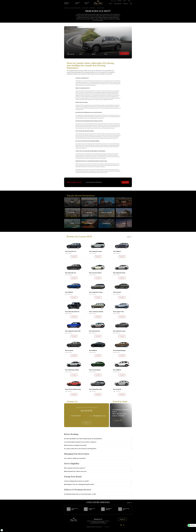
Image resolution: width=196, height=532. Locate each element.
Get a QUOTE (124, 53)
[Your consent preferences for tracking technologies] (2, 530)
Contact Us (122, 519)
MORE (128, 236)
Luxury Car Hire (118, 420)
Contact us (86, 422)
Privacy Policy (107, 526)
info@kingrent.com (99, 416)
